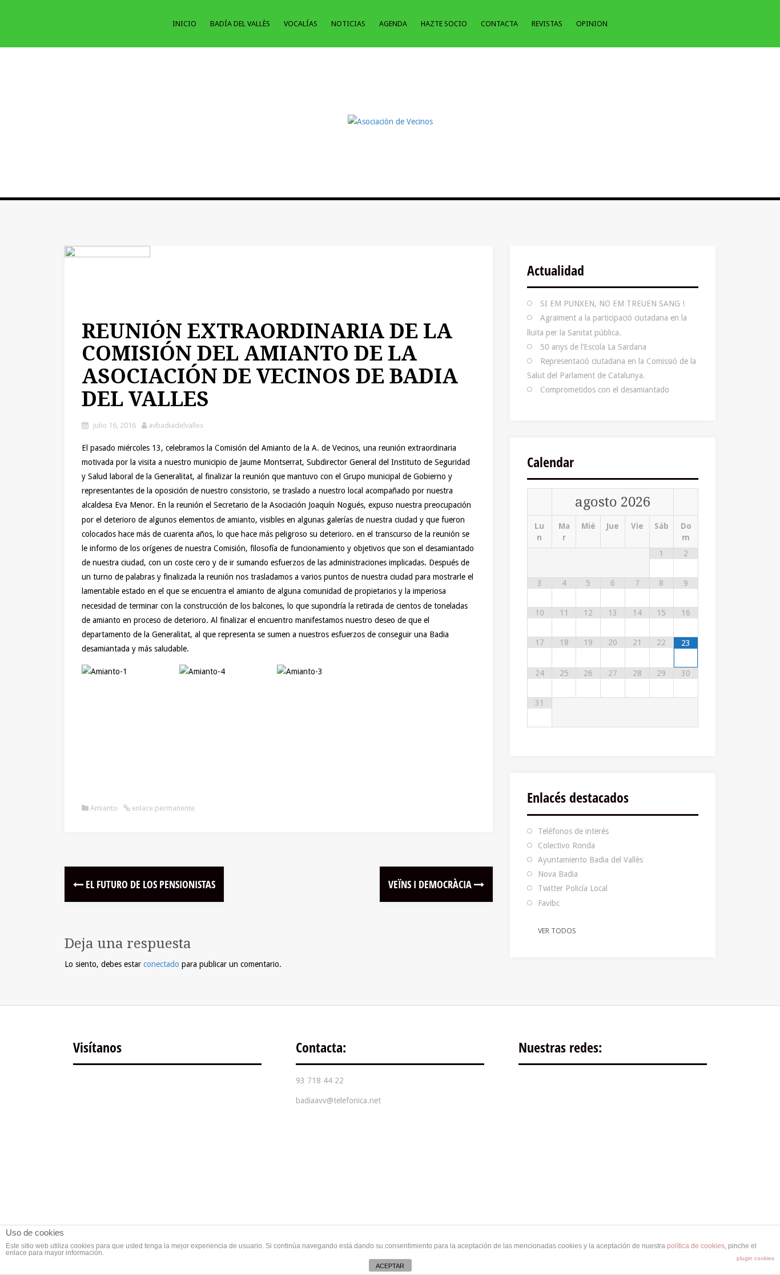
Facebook (535, 1089)
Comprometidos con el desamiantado (604, 389)
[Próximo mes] (686, 502)
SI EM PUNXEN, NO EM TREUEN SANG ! (612, 303)
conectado (161, 964)
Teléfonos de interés (573, 831)
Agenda (393, 23)
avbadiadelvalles (175, 425)
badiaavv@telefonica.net (338, 1100)
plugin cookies (755, 1258)
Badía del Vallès (240, 23)
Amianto (104, 808)
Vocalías (300, 23)
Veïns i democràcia (431, 884)
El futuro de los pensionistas (149, 884)
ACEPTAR (390, 1265)
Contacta (499, 23)
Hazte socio (444, 23)
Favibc (549, 903)
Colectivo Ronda (566, 845)
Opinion (592, 23)
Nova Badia (558, 874)
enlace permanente (162, 808)
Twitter (570, 1089)
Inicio (184, 23)
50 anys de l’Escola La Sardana (593, 346)
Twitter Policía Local (573, 888)
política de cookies (696, 1246)
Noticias (348, 23)
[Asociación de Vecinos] (390, 121)
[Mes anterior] (540, 502)
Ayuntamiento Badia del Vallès (590, 859)
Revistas (547, 23)
